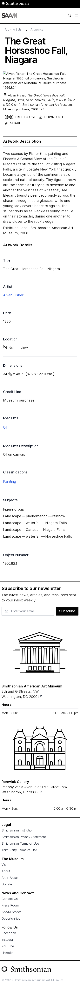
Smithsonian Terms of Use (20, 843)
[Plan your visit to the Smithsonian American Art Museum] (40, 652)
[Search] (69, 15)
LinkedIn (7, 953)
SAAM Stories (12, 912)
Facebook (9, 933)
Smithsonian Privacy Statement (24, 837)
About (6, 871)
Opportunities (11, 918)
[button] (5, 94)
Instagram (8, 939)
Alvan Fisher (13, 295)
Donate (7, 884)
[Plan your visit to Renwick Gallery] (41, 792)
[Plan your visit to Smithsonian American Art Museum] (41, 696)
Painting (9, 481)
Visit (4, 864)
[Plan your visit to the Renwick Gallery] (40, 748)
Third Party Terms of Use (19, 850)
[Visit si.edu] (40, 970)
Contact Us (10, 899)
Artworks (36, 29)
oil (5, 427)
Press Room (10, 905)
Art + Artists (13, 29)
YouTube (8, 946)
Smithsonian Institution (17, 830)
